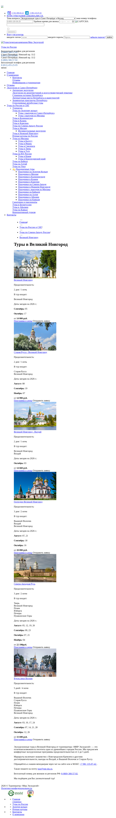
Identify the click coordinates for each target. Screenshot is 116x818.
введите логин (14, 37)
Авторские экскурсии (23, 90)
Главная (10, 72)
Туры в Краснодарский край (32, 159)
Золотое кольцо (19, 807)
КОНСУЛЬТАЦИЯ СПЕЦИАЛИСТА (25, 16)
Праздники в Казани (28, 179)
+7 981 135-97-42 (35, 13)
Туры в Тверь (24, 148)
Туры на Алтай (19, 164)
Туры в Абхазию (20, 207)
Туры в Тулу (24, 151)
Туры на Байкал (20, 161)
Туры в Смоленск (26, 146)
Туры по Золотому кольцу (24, 110)
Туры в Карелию (20, 123)
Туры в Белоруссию (22, 204)
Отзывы (86, 2)
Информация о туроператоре (26, 82)
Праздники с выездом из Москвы (34, 189)
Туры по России (20, 804)
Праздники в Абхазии (28, 197)
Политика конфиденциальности (16, 788)
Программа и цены (23, 321)
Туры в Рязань (25, 143)
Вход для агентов (15, 34)
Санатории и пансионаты (24, 202)
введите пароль (56, 37)
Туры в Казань (19, 121)
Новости (53, 2)
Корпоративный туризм (24, 212)
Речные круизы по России (25, 136)
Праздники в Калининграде (31, 177)
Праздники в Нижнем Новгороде (34, 187)
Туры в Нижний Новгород (25, 133)
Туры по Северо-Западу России (27, 126)
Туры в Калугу (25, 141)
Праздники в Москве (28, 174)
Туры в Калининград (22, 118)
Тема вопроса (13, 18)
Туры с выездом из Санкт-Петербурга (36, 113)
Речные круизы (19, 809)
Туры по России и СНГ (18, 105)
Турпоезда (17, 108)
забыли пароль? (97, 37)
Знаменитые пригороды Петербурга (29, 100)
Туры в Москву (19, 128)
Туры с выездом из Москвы (31, 115)
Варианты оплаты (39, 2)
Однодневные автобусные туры (27, 103)
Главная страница (16, 800)
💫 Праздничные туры (23, 169)
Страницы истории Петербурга (27, 95)
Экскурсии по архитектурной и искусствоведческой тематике (42, 93)
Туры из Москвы (20, 138)
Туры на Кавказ (20, 210)
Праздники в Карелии (28, 182)
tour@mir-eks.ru (45, 769)
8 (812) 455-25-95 (9, 65)
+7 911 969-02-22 (18, 13)
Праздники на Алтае (28, 194)
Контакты (17, 77)
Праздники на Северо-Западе (32, 184)
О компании (13, 75)
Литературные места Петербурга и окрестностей (35, 98)
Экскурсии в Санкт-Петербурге (22, 87)
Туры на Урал (19, 166)
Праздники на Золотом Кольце (33, 171)
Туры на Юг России (22, 154)
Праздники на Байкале (29, 192)
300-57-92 (9, 52)
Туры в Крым (24, 156)
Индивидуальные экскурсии (32, 131)
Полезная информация (70, 2)
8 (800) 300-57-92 (9, 60)
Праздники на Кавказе (29, 199)
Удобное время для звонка (46, 21)
